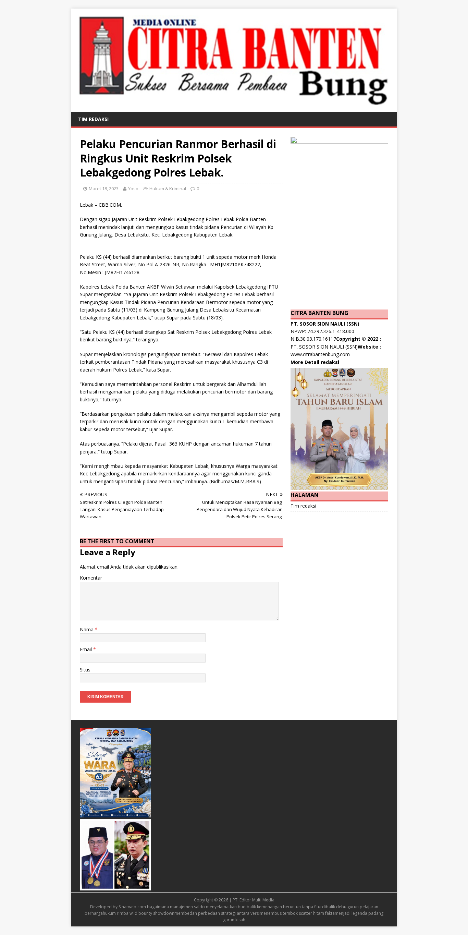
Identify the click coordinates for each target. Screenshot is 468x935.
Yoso (133, 188)
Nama (87, 629)
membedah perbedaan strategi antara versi (217, 913)
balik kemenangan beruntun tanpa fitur (284, 907)
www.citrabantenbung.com (320, 354)
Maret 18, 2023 (104, 188)
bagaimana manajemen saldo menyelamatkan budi (197, 907)
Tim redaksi (93, 119)
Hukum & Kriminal (167, 188)
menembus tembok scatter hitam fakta (297, 913)
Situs (85, 669)
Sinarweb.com (132, 907)
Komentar (91, 577)
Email (86, 649)
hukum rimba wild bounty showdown (138, 913)
